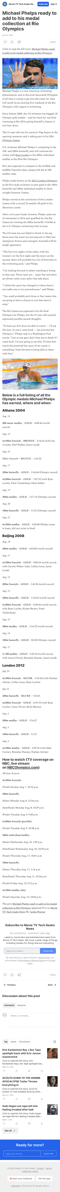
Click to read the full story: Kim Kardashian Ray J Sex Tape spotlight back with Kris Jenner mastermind (22, 1062)
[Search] (55, 1042)
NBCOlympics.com (22, 767)
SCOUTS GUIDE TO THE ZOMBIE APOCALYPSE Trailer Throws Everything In (21, 1081)
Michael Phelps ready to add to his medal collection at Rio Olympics (28, 51)
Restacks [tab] (21, 1005)
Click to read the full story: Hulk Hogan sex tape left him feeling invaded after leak (21, 1115)
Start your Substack (22, 1178)
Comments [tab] (9, 1005)
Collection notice (30, 1171)
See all (8, 1130)
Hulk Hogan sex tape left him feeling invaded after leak (20, 1108)
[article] (30, 1060)
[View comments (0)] (12, 42)
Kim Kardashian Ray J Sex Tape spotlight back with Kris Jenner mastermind (21, 1053)
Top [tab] (5, 1041)
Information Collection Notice (32, 960)
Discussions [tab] (24, 1041)
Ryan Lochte (22, 155)
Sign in (54, 4)
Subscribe (43, 4)
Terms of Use (44, 957)
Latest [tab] (13, 1041)
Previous (11, 985)
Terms (49, 1168)
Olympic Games (11, 140)
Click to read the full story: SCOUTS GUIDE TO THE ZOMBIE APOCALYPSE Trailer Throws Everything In (21, 1090)
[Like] (5, 42)
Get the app (44, 1178)
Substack (15, 1185)
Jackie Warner (37, 912)
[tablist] (15, 1005)
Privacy (40, 1168)
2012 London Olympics (44, 181)
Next (50, 985)
